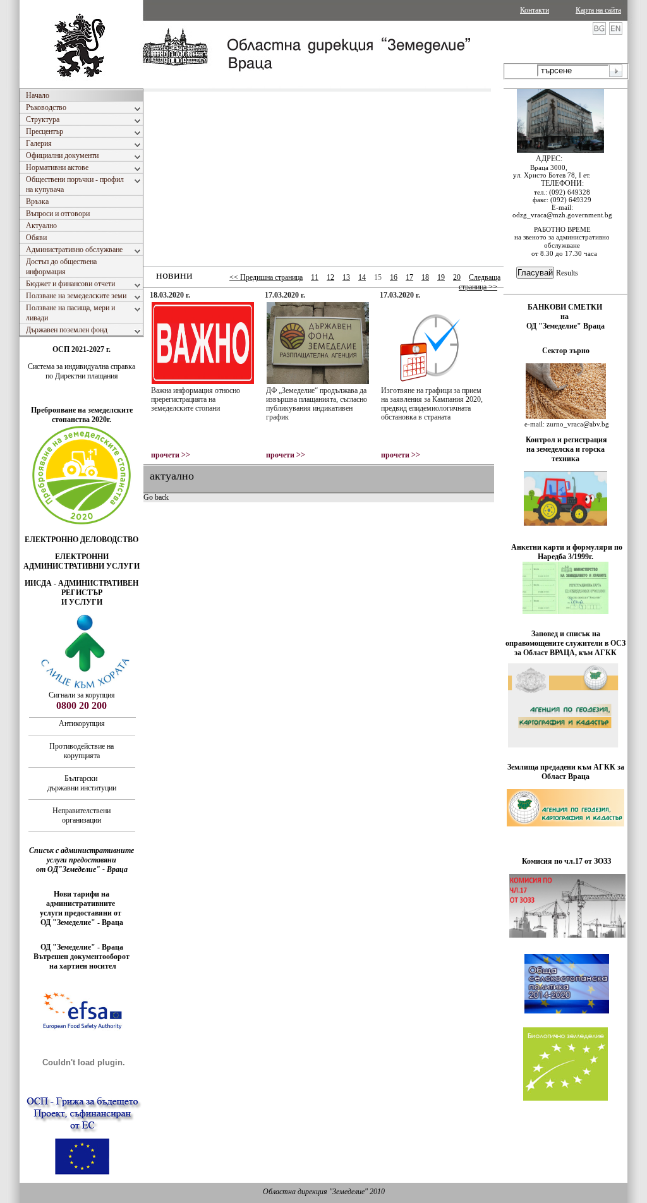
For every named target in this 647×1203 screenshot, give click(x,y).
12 (330, 277)
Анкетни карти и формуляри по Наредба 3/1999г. (566, 552)
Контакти (534, 10)
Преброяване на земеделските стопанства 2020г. (82, 415)
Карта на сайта (598, 10)
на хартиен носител (81, 966)
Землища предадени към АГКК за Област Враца (565, 772)
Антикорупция (82, 723)
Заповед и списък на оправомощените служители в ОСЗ (565, 638)
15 (378, 277)
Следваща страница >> (479, 282)
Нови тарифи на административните (81, 899)
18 (425, 277)
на (565, 316)
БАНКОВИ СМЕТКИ (566, 307)
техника (565, 458)
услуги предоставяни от (81, 913)
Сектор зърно (566, 350)
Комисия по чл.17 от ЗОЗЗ (566, 861)
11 (314, 277)
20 (457, 277)
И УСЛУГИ (81, 602)
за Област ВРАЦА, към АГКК (565, 652)
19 (441, 277)
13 (346, 277)
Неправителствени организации (81, 815)
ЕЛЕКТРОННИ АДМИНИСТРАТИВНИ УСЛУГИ (81, 561)
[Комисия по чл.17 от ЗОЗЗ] (567, 935)
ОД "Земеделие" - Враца (81, 922)
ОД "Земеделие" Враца (565, 326)
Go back (156, 497)
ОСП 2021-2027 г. (81, 349)
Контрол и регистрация (566, 439)
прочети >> (170, 454)
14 (362, 277)
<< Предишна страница (266, 277)
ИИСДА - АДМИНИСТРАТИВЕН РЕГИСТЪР (81, 588)
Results (567, 273)
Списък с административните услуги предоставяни (81, 855)
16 (393, 277)
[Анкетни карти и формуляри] (565, 611)
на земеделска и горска (565, 449)
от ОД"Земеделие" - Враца (82, 869)
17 (409, 277)
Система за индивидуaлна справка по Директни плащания (81, 371)
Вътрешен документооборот (81, 956)
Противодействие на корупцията (81, 751)
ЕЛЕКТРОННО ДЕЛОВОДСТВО (81, 539)
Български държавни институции (81, 783)
